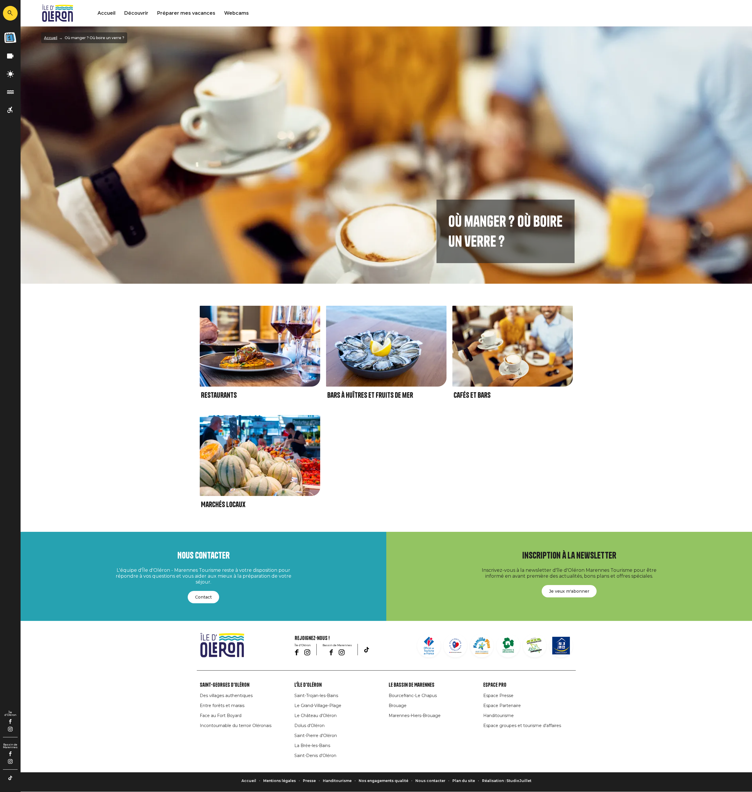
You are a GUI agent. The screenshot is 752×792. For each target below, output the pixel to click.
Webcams (236, 13)
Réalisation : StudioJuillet (506, 780)
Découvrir (136, 13)
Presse (309, 780)
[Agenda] (10, 37)
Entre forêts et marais (222, 706)
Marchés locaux (223, 504)
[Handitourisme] (10, 110)
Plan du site (463, 780)
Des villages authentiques (226, 696)
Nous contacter (430, 780)
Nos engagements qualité (383, 780)
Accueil (106, 13)
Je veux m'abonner (569, 591)
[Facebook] (10, 721)
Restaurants (219, 395)
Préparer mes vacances (186, 13)
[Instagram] (10, 729)
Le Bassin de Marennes (411, 685)
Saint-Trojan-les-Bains (316, 696)
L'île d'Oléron (308, 685)
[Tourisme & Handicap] (561, 645)
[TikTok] (10, 778)
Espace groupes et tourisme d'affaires (522, 726)
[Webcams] (10, 56)
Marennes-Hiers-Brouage (415, 716)
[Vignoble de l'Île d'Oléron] (508, 645)
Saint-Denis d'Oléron (315, 755)
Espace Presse (498, 696)
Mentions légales (279, 780)
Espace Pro (494, 685)
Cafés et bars (472, 395)
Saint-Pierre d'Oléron (315, 735)
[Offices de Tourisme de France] (429, 645)
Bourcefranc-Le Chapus (413, 696)
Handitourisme (498, 716)
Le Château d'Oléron (315, 716)
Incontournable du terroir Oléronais (235, 726)
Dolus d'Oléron (309, 726)
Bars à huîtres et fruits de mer (370, 395)
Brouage (398, 706)
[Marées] (10, 92)
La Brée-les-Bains (312, 745)
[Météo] (10, 74)
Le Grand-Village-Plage (317, 706)
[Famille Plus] (482, 645)
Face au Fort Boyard (220, 716)
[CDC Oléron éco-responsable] (534, 645)
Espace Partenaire (502, 706)
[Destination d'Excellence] (455, 645)
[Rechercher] (10, 13)
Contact (203, 597)
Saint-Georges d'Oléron (224, 685)
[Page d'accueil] (57, 13)
